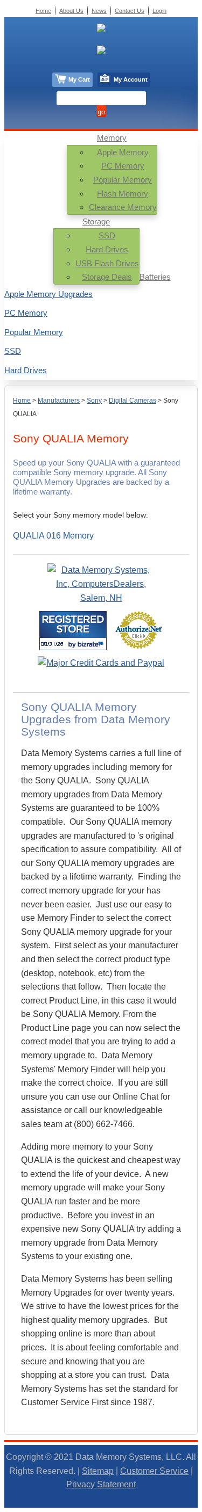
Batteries (155, 276)
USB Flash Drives (107, 263)
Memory (112, 137)
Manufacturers (59, 400)
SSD (107, 235)
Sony (94, 400)
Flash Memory (122, 193)
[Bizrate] (92, 644)
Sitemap (98, 1470)
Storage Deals (107, 276)
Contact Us (129, 11)
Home (22, 400)
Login (159, 11)
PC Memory (122, 165)
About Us (71, 11)
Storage (96, 221)
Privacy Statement (101, 1484)
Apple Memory (123, 152)
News (99, 11)
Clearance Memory (123, 207)
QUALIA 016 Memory (53, 535)
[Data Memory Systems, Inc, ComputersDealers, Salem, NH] (101, 597)
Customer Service (154, 1470)
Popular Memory (122, 179)
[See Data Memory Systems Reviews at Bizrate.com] (73, 630)
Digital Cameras (132, 400)
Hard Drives (107, 249)
